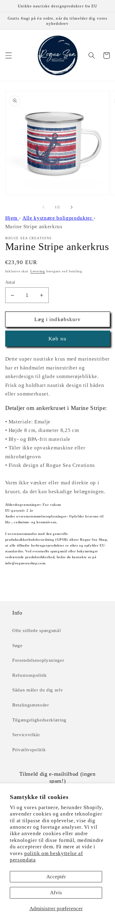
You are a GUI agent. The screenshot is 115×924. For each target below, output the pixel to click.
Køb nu (57, 339)
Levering (37, 271)
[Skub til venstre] (43, 207)
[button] (8, 55)
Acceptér (56, 877)
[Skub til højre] (72, 207)
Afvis (56, 893)
